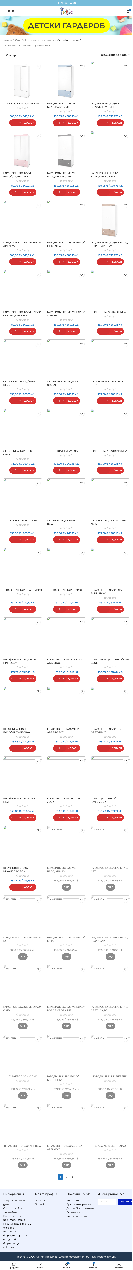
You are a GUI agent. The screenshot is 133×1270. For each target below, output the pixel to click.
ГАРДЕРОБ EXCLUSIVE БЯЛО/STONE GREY (61, 175)
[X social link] (62, 3)
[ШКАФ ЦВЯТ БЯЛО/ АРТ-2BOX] (22, 567)
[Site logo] (66, 10)
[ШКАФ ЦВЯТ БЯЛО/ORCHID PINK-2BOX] (22, 636)
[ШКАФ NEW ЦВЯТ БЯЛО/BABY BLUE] (110, 636)
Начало (7, 40)
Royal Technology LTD (103, 1256)
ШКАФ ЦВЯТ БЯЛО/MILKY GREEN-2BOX (63, 730)
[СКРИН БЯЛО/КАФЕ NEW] (110, 289)
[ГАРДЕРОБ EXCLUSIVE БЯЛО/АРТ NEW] (22, 220)
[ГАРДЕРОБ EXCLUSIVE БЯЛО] (22, 81)
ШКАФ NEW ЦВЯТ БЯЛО (110, 1145)
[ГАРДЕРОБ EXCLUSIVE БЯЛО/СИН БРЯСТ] (66, 289)
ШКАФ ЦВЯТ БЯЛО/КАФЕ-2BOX (103, 800)
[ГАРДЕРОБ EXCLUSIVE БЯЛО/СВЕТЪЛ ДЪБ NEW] (22, 289)
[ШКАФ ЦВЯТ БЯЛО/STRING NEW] (22, 775)
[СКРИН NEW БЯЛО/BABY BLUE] (22, 358)
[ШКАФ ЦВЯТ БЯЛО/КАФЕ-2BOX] (110, 775)
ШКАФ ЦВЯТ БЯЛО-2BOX (67, 590)
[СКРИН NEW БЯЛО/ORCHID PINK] (110, 358)
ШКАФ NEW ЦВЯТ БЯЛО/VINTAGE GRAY (16, 730)
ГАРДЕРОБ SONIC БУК (23, 1076)
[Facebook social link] (58, 3)
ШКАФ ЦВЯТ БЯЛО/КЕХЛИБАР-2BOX (15, 869)
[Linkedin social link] (71, 3)
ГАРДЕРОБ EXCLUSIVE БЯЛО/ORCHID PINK (17, 175)
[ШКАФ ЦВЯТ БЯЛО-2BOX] (66, 567)
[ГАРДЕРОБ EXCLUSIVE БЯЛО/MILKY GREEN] (110, 81)
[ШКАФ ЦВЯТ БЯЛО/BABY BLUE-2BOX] (110, 567)
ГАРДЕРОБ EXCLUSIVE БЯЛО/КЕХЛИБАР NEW (109, 244)
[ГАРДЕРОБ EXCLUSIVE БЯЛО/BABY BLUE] (66, 81)
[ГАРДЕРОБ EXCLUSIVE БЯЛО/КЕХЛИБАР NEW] (110, 220)
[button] (22, 122)
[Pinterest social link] (66, 3)
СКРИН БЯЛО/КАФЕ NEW (110, 312)
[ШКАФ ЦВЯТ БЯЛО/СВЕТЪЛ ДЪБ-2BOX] (66, 636)
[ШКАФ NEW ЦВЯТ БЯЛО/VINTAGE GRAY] (22, 706)
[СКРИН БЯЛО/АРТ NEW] (22, 497)
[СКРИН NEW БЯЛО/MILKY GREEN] (66, 358)
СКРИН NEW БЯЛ (66, 451)
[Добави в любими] (38, 66)
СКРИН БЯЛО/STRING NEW (110, 451)
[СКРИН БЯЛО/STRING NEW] (110, 428)
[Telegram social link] (75, 3)
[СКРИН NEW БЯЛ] (66, 428)
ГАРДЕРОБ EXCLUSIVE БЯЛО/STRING (61, 869)
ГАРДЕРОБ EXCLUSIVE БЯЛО (22, 103)
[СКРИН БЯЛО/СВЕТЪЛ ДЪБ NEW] (110, 497)
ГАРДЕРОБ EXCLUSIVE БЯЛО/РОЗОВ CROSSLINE (66, 1008)
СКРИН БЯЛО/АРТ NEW (23, 520)
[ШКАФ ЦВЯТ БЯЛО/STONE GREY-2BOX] (110, 706)
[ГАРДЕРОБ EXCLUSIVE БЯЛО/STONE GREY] (66, 150)
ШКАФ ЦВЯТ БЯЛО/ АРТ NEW (22, 1145)
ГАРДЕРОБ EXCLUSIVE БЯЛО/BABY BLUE (61, 105)
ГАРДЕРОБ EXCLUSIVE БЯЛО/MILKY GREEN (105, 105)
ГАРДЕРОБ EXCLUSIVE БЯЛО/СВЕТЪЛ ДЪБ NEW (22, 313)
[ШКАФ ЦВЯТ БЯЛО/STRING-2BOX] (66, 775)
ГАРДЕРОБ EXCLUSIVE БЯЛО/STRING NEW (105, 175)
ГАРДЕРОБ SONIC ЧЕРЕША (110, 1076)
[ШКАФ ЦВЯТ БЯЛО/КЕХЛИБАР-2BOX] (22, 845)
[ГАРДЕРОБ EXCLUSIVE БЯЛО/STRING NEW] (110, 150)
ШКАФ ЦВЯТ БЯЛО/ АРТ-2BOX (23, 590)
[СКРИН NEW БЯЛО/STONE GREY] (22, 428)
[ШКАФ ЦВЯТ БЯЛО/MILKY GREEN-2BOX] (66, 706)
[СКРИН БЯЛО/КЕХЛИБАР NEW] (66, 497)
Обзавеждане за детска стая (34, 40)
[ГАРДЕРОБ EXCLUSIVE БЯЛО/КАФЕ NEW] (66, 220)
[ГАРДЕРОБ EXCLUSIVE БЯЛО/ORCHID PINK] (22, 150)
